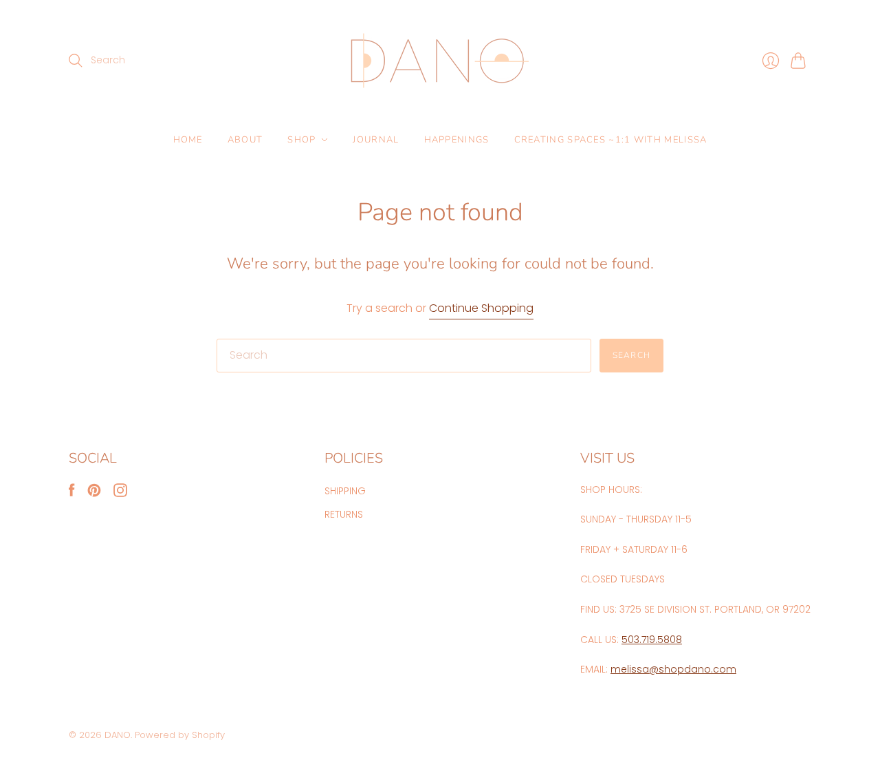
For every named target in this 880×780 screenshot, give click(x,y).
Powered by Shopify (180, 734)
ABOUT (245, 140)
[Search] (75, 60)
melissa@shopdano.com (673, 669)
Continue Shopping (481, 308)
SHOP (301, 140)
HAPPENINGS (457, 140)
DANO (117, 734)
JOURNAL (376, 140)
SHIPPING (345, 491)
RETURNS (343, 514)
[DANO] (440, 60)
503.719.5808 (652, 639)
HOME (188, 140)
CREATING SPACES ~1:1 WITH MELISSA (610, 140)
